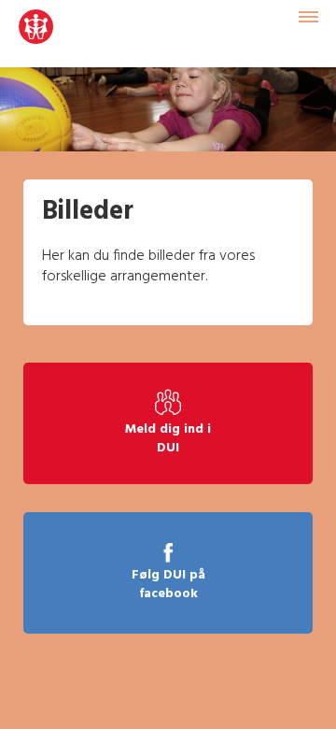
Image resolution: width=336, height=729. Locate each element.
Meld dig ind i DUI (168, 439)
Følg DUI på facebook (168, 585)
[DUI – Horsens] (36, 33)
